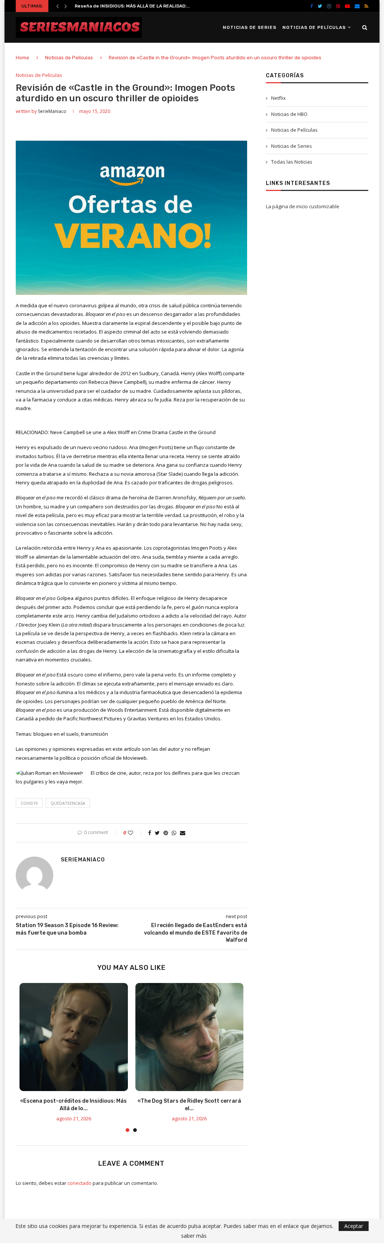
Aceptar (353, 1225)
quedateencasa (68, 803)
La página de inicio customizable (302, 206)
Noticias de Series (249, 27)
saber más (194, 1235)
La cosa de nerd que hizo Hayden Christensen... (129, 6)
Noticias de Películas (314, 27)
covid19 (29, 803)
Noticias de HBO (289, 114)
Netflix (278, 98)
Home (22, 57)
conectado (80, 1183)
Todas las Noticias (291, 161)
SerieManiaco (52, 111)
